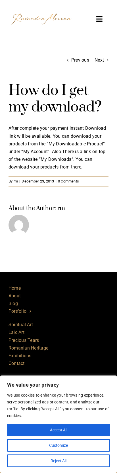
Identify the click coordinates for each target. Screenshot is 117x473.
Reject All (58, 460)
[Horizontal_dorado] (41, 8)
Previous (80, 60)
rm (16, 181)
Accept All (58, 430)
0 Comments (68, 181)
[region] (58, 424)
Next (99, 60)
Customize (58, 445)
